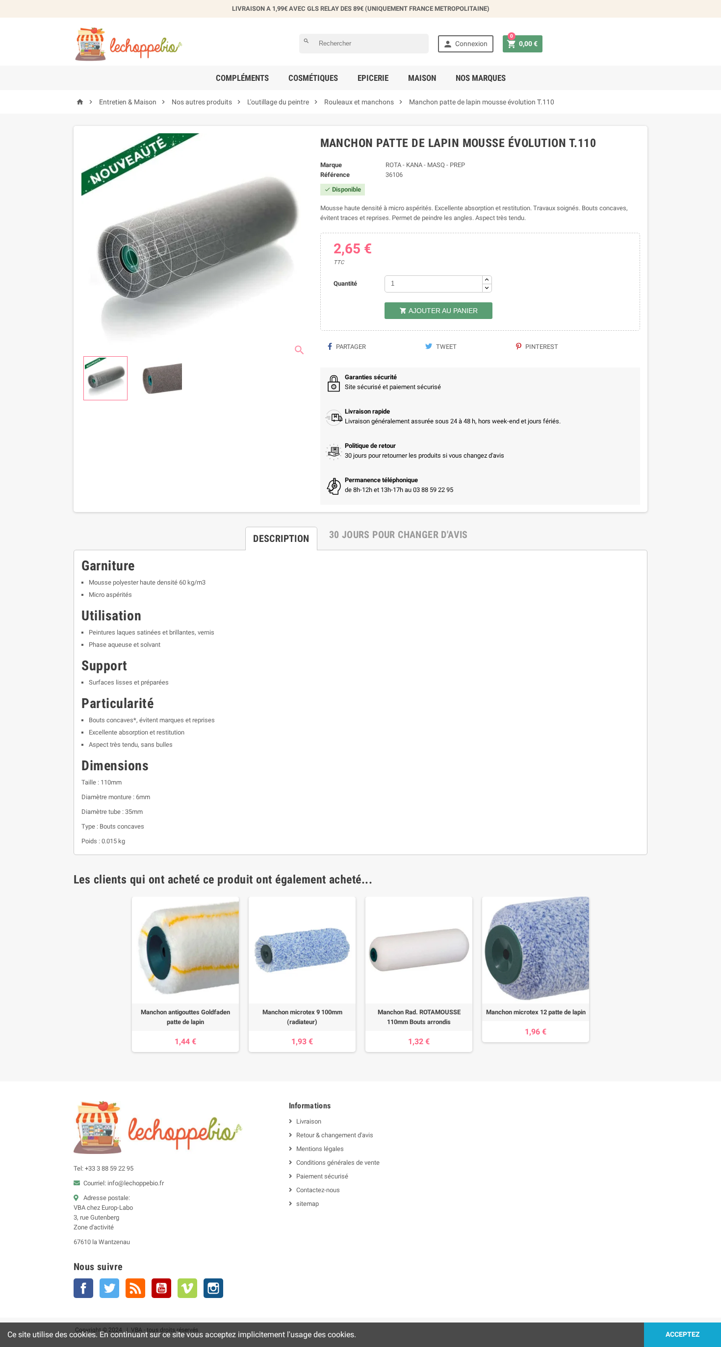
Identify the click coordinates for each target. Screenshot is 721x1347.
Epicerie (373, 78)
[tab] (281, 534)
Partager (350, 346)
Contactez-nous (318, 1190)
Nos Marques (481, 78)
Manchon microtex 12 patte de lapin (536, 1012)
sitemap (307, 1203)
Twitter (109, 1288)
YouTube (161, 1288)
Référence (335, 174)
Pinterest (541, 346)
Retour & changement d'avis (334, 1135)
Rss (135, 1288)
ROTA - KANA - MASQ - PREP (425, 165)
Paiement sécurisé (322, 1176)
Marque (331, 165)
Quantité (345, 283)
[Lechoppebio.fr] (129, 43)
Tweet (446, 346)
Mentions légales (320, 1148)
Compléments (242, 78)
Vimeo (187, 1288)
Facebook (83, 1288)
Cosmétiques (313, 78)
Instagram (213, 1288)
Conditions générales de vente (338, 1162)
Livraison (308, 1121)
